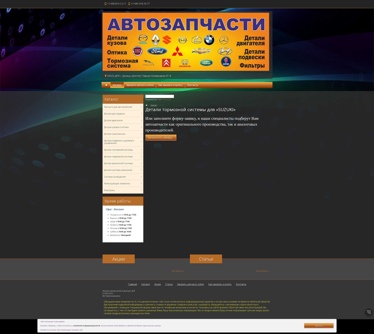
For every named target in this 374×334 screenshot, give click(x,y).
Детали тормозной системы (118, 156)
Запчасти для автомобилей (118, 106)
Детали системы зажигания (118, 169)
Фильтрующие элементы (117, 183)
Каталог (117, 85)
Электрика (109, 190)
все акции (176, 270)
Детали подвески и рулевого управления (119, 141)
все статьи (261, 270)
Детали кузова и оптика (116, 127)
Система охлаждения (115, 176)
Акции (157, 284)
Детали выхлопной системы (118, 163)
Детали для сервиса (114, 113)
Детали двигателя (113, 120)
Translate (166, 99)
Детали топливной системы (118, 149)
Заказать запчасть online (140, 85)
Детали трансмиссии (114, 133)
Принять (319, 325)
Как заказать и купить (170, 85)
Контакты (192, 85)
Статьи (169, 284)
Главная (132, 284)
